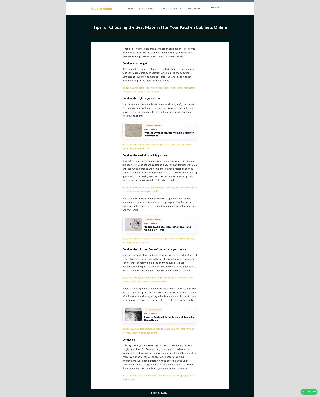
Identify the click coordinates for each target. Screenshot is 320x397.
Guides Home (101, 9)
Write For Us (194, 9)
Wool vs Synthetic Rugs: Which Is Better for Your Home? (169, 134)
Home (131, 9)
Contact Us (216, 7)
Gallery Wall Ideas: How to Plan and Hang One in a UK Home (167, 228)
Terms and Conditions (171, 9)
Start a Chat (311, 392)
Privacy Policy (146, 9)
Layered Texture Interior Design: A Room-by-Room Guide (169, 318)
